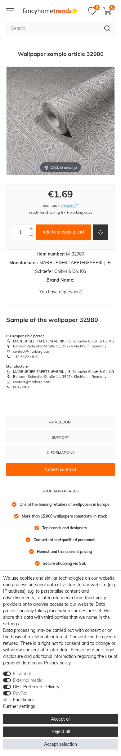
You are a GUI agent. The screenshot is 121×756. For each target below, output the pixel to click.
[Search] (107, 28)
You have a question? (60, 292)
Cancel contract (60, 469)
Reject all (61, 731)
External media (28, 680)
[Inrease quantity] (31, 229)
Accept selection (60, 744)
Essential (22, 674)
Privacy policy (57, 663)
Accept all (60, 719)
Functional (23, 700)
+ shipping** (68, 205)
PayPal (20, 693)
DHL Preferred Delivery (36, 687)
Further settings (19, 706)
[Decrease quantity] (31, 235)
